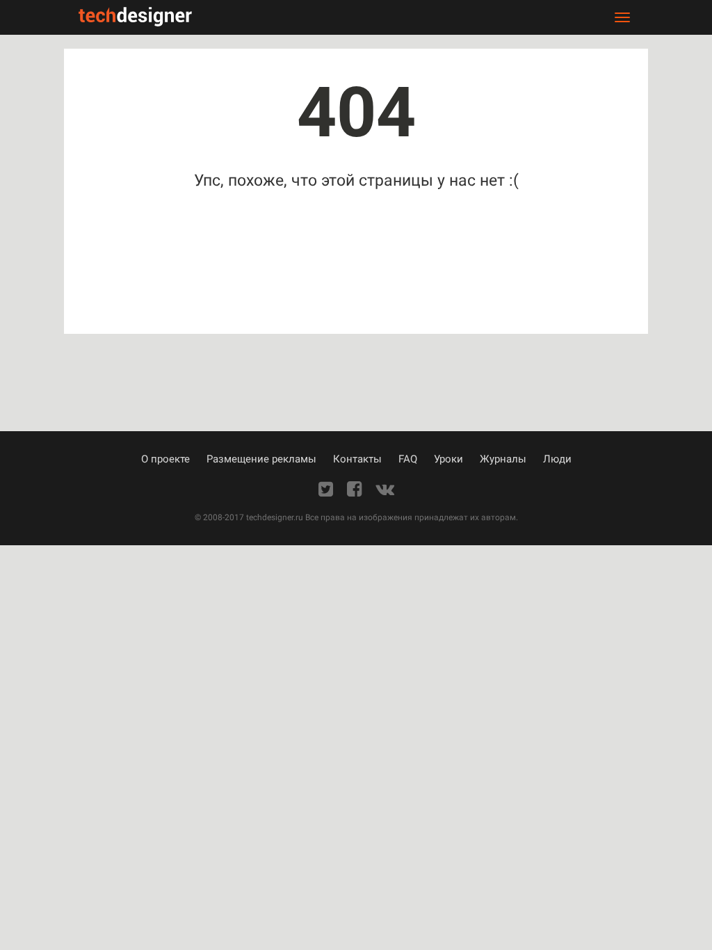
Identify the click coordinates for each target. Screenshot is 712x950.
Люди (557, 459)
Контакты (357, 459)
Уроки (448, 459)
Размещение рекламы (261, 459)
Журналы (503, 459)
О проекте (165, 459)
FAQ (407, 459)
